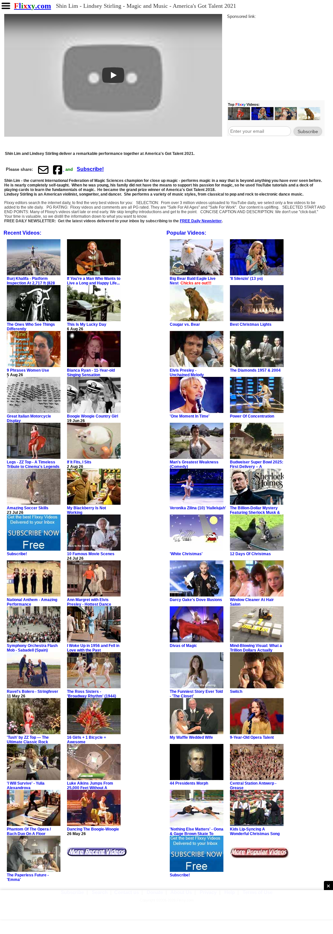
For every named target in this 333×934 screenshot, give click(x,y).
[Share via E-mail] (43, 169)
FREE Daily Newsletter (201, 221)
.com (32, 6)
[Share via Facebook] (58, 169)
